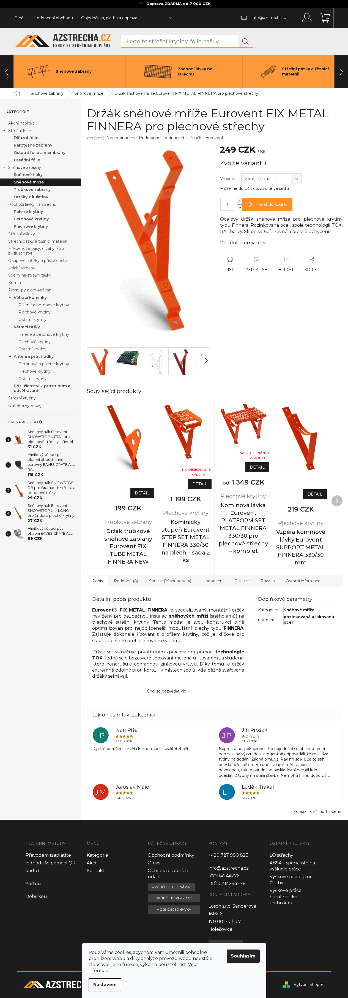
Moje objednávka (174, 909)
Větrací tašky (27, 326)
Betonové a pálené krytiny (43, 363)
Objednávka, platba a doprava (109, 17)
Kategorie (97, 855)
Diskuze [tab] (242, 580)
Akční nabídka (21, 123)
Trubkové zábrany (32, 189)
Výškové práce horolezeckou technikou (286, 896)
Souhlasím (243, 956)
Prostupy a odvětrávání (30, 290)
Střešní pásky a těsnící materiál (37, 241)
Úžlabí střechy (21, 268)
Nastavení (105, 984)
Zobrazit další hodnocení (316, 811)
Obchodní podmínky (171, 855)
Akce (92, 863)
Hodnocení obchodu (53, 17)
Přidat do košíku (271, 204)
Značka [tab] (268, 580)
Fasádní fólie (27, 160)
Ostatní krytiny (32, 319)
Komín (14, 282)
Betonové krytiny (31, 219)
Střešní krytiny (22, 398)
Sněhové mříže (29, 182)
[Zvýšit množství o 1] (239, 201)
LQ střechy (281, 855)
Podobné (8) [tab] (126, 580)
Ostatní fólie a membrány (39, 152)
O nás (19, 17)
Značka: (206, 137)
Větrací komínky (30, 297)
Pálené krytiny (28, 211)
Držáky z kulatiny (31, 196)
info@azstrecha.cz (229, 868)
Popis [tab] (97, 580)
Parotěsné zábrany (33, 145)
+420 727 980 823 (228, 855)
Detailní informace (240, 242)
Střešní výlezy (21, 233)
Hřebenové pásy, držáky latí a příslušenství (36, 251)
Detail (142, 493)
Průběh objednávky (171, 887)
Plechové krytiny (31, 226)
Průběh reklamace (174, 898)
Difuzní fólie (26, 137)
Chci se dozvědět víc (166, 691)
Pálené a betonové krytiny (43, 304)
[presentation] (7, 71)
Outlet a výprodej (25, 405)
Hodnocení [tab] (212, 580)
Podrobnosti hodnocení (161, 137)
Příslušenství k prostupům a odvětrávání (42, 388)
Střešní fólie (19, 130)
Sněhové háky (28, 174)
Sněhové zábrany (24, 167)
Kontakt (96, 870)
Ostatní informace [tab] (303, 580)
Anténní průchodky (34, 356)
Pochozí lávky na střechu (32, 204)
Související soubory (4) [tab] (170, 580)
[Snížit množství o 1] (239, 207)
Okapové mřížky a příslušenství (38, 260)
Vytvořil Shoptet (309, 984)
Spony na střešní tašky (29, 275)
